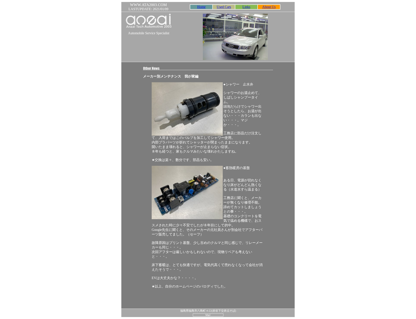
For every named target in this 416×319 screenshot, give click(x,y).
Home (201, 7)
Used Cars (224, 7)
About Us (269, 7)
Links (246, 7)
